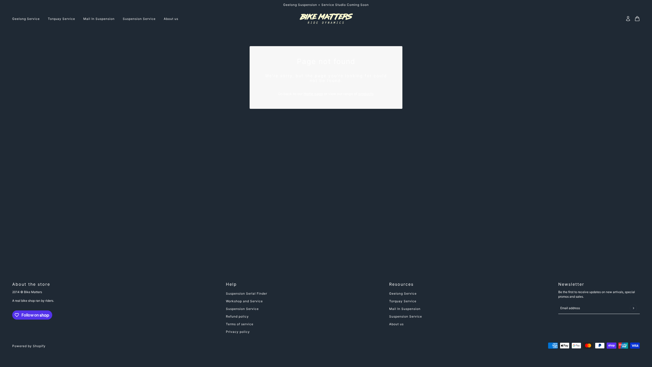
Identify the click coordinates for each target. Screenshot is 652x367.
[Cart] (637, 18)
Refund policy (237, 316)
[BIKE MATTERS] (326, 19)
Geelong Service (403, 293)
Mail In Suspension (404, 309)
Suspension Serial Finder (246, 293)
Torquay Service (402, 301)
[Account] (628, 18)
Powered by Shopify (29, 346)
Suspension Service (242, 309)
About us (396, 324)
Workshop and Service (244, 301)
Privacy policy (238, 332)
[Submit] (633, 308)
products (365, 93)
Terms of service (239, 324)
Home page (313, 93)
